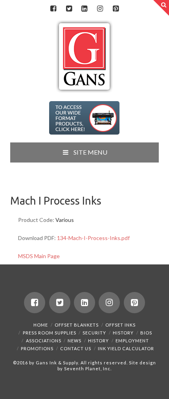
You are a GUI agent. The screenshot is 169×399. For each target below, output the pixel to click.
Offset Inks (120, 324)
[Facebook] (53, 8)
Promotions (37, 348)
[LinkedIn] (84, 8)
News (74, 340)
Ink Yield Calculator (126, 348)
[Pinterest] (115, 8)
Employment (132, 340)
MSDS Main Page (39, 256)
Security (94, 332)
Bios (146, 332)
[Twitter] (68, 8)
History (123, 332)
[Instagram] (100, 8)
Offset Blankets (77, 324)
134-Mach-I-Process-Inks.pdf (93, 238)
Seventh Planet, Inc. (87, 368)
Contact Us (75, 348)
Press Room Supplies (49, 332)
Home (40, 324)
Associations (43, 340)
